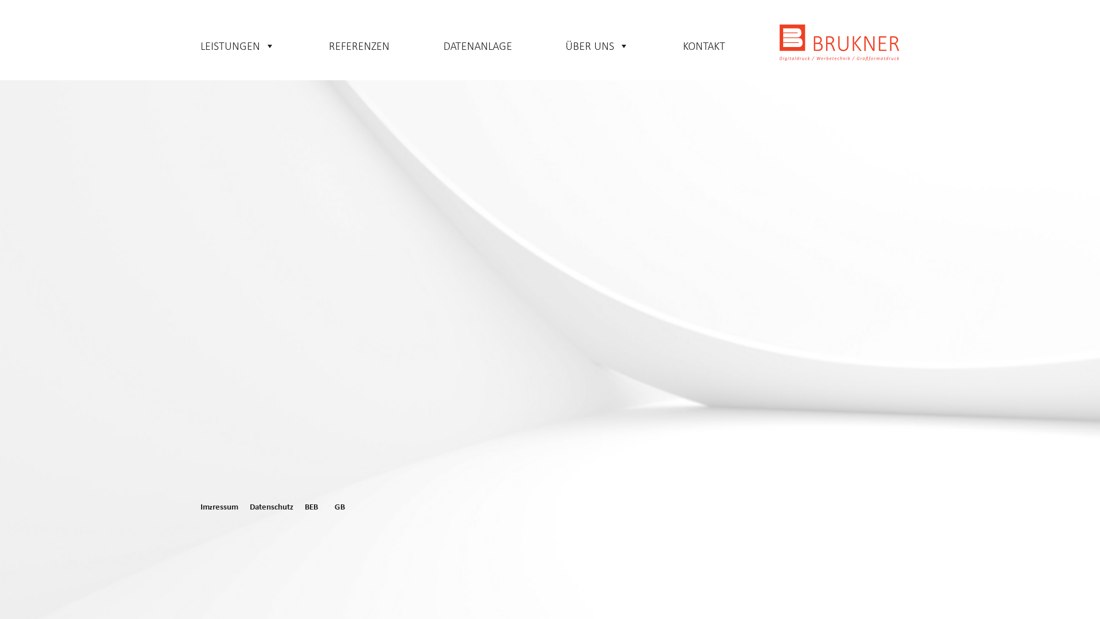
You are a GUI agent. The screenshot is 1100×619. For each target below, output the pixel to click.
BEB (311, 507)
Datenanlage (477, 46)
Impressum (219, 507)
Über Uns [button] (589, 46)
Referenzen (359, 46)
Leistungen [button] (230, 46)
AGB (337, 507)
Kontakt (704, 46)
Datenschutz (271, 507)
